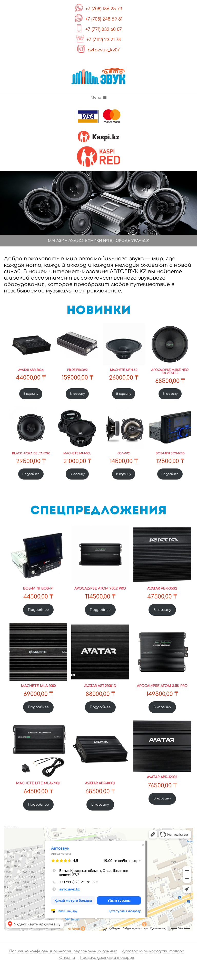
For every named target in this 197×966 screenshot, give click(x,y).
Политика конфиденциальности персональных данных (63, 951)
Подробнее (31, 474)
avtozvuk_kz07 (104, 50)
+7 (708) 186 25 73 (103, 8)
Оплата (67, 958)
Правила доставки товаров (107, 958)
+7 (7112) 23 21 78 (103, 39)
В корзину (30, 393)
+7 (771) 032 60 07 (103, 29)
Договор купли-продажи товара (153, 951)
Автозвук (11, 827)
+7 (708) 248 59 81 (103, 19)
